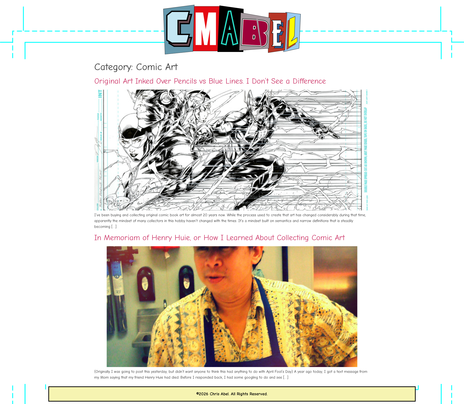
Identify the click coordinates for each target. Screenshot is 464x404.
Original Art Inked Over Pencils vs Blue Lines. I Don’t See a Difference (210, 81)
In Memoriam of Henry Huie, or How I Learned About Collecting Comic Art (219, 237)
